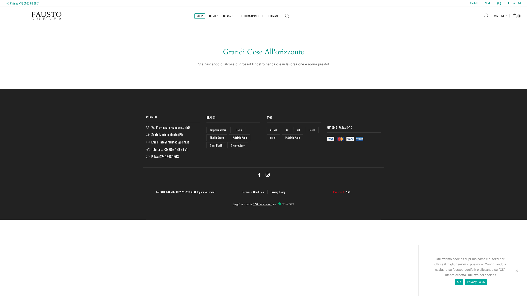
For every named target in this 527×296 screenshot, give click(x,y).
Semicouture (238, 145)
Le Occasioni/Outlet (252, 16)
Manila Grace (217, 137)
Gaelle (312, 130)
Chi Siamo (273, 16)
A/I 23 (273, 130)
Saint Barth (216, 145)
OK (459, 281)
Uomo (212, 16)
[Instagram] (514, 3)
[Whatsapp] (519, 3)
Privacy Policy (278, 192)
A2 (287, 130)
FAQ (499, 3)
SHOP (200, 16)
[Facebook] (508, 3)
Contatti (474, 3)
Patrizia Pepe (239, 137)
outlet (273, 137)
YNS (348, 192)
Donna (227, 16)
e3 (298, 130)
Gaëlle (239, 130)
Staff (488, 3)
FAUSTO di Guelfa (165, 192)
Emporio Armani (218, 130)
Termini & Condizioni (253, 192)
